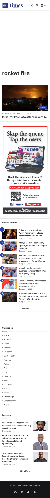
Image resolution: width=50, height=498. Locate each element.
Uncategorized (10, 401)
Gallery (7, 368)
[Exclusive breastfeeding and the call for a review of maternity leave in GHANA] (40, 426)
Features (7, 360)
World (6, 405)
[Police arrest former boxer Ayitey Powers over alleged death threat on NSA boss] (9, 234)
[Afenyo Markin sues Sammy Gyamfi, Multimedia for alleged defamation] (9, 246)
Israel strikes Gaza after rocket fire (24, 117)
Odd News (8, 384)
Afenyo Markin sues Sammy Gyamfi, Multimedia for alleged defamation (33, 245)
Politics (7, 388)
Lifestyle (7, 376)
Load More (25, 308)
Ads (30, 486)
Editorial (7, 348)
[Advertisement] (25, 37)
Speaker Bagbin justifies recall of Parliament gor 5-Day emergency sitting (32, 283)
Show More (25, 471)
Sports (6, 393)
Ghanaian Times (10, 113)
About (18, 486)
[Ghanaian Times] (12, 5)
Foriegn (7, 364)
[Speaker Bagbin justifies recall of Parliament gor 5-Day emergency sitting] (9, 284)
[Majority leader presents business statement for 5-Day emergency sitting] (9, 272)
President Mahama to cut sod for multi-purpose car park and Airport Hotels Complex (33, 296)
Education (8, 352)
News (6, 380)
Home (12, 486)
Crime (6, 344)
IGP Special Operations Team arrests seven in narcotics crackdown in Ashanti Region (32, 258)
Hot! (5, 372)
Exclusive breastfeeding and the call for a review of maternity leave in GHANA (16, 425)
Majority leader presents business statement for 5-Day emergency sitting (32, 271)
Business (7, 339)
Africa (6, 335)
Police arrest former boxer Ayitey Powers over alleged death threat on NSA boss (31, 233)
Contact (36, 486)
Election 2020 (10, 356)
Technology (9, 397)
